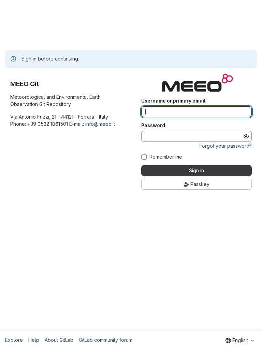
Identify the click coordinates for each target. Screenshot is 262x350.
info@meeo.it (100, 124)
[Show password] (246, 136)
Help (33, 340)
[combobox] (239, 340)
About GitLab (59, 340)
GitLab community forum (105, 340)
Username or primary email (173, 101)
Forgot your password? (226, 146)
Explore (14, 340)
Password (153, 125)
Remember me (165, 157)
